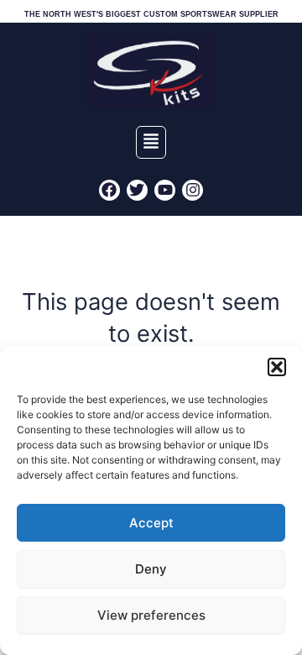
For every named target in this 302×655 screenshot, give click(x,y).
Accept (151, 523)
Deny (151, 569)
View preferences (151, 615)
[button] (276, 367)
